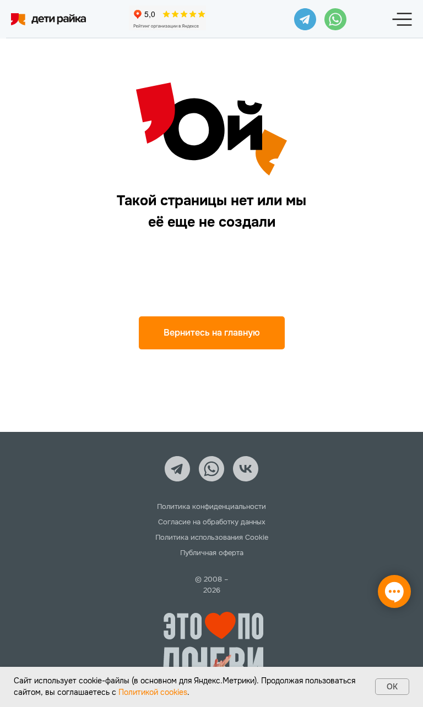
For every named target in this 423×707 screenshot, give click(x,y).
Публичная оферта (211, 552)
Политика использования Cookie (211, 537)
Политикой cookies (152, 692)
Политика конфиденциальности (211, 506)
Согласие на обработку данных (211, 522)
